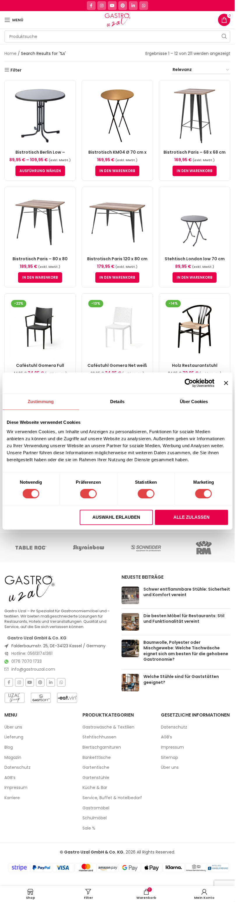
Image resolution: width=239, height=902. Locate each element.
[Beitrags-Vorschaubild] (130, 595)
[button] (117, 171)
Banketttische (96, 757)
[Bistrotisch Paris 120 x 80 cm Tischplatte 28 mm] (117, 222)
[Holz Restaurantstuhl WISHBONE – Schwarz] (195, 329)
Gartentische (95, 767)
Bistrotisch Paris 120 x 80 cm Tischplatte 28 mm (117, 262)
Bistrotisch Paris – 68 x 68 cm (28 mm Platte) (195, 155)
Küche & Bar (94, 787)
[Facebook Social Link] (91, 5)
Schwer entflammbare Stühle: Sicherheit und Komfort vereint (186, 592)
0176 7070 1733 (26, 661)
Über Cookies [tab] (194, 401)
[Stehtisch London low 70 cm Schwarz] (195, 222)
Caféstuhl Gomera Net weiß (117, 365)
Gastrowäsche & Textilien (108, 727)
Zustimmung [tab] (41, 401)
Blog (8, 747)
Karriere (12, 798)
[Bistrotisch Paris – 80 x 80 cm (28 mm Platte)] (40, 222)
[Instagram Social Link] (101, 5)
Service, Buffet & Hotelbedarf (112, 798)
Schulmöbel (94, 818)
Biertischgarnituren (101, 747)
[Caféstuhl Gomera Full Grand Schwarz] (40, 329)
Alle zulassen (191, 517)
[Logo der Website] (117, 19)
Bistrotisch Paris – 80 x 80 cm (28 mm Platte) (40, 262)
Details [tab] (117, 401)
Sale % (88, 828)
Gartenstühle (95, 777)
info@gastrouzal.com (33, 669)
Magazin (12, 757)
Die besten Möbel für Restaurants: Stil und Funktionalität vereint (183, 619)
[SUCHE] (224, 36)
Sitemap (169, 757)
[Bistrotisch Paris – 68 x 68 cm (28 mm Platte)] (195, 116)
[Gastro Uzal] (29, 588)
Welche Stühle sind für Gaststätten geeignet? (181, 679)
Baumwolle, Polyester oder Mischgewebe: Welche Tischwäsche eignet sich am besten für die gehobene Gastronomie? (185, 650)
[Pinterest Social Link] (122, 5)
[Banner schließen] (226, 383)
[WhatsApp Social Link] (143, 5)
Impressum (15, 787)
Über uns (13, 727)
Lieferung (13, 737)
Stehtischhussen (99, 737)
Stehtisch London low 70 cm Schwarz (195, 262)
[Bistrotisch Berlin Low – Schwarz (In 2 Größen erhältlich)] (40, 116)
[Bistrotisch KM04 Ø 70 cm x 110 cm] (117, 116)
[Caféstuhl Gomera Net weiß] (117, 329)
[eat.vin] (67, 698)
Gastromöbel (95, 808)
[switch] (88, 493)
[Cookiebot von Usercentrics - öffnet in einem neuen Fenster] (189, 383)
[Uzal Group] (14, 698)
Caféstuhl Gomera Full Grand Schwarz (40, 368)
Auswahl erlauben (116, 517)
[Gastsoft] (41, 698)
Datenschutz (17, 767)
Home (10, 53)
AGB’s (9, 777)
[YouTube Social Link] (112, 5)
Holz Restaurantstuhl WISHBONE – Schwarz (194, 368)
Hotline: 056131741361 (31, 653)
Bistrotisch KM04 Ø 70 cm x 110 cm (117, 155)
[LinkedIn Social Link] (133, 5)
